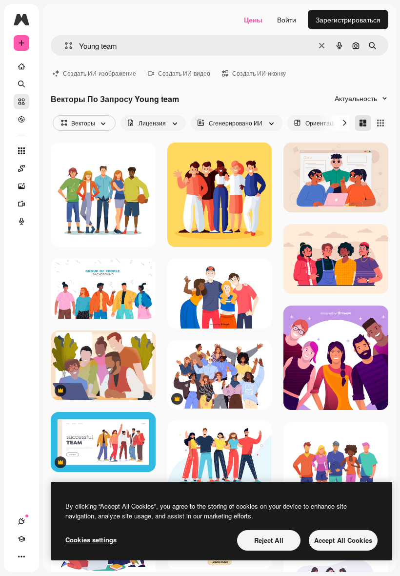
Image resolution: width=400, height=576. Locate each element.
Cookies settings (91, 539)
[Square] (380, 123)
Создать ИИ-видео (184, 73)
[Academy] (21, 539)
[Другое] (21, 556)
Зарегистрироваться (348, 19)
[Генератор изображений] (21, 186)
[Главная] (21, 66)
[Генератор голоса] (21, 221)
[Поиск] (21, 84)
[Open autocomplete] (64, 45)
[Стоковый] (21, 101)
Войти (286, 19)
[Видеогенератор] (21, 203)
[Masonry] (363, 123)
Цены (253, 19)
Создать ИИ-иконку (259, 73)
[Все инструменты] (21, 151)
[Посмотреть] (21, 119)
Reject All (268, 540)
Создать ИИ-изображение (99, 73)
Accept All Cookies (343, 540)
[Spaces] (21, 168)
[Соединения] (21, 521)
